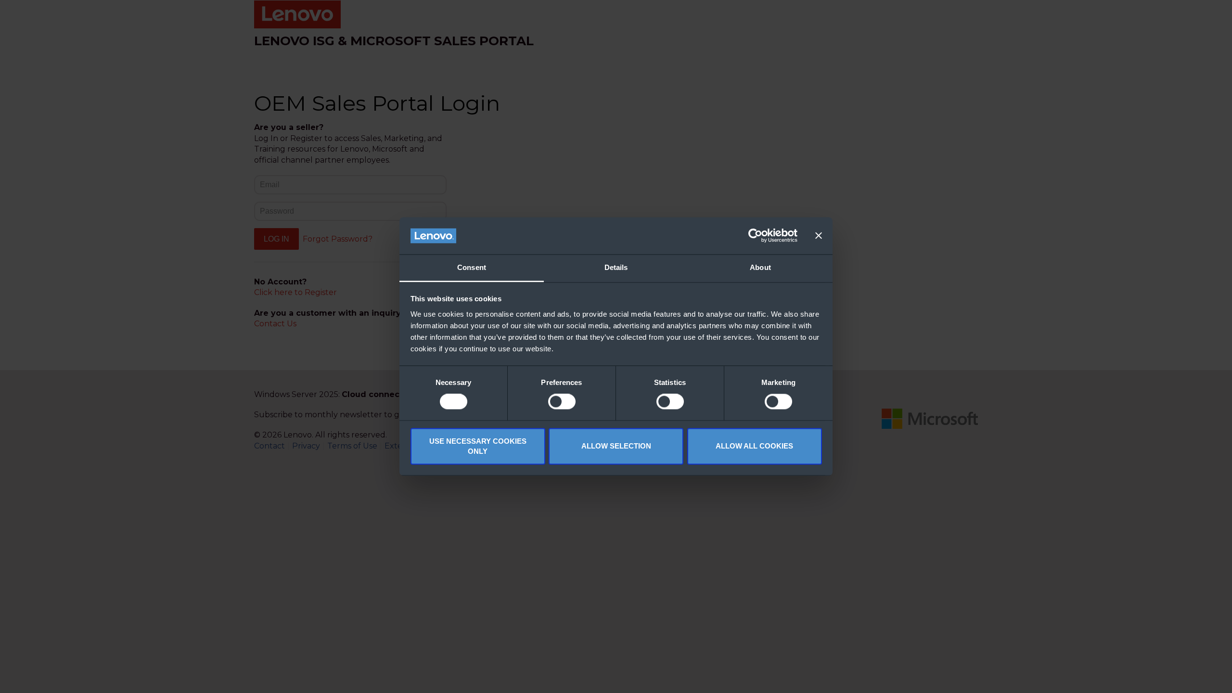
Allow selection (616, 446)
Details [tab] (616, 267)
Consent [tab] (471, 267)
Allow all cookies (754, 446)
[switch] (562, 402)
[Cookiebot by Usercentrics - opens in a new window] (755, 236)
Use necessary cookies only (477, 446)
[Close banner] (818, 235)
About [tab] (760, 267)
